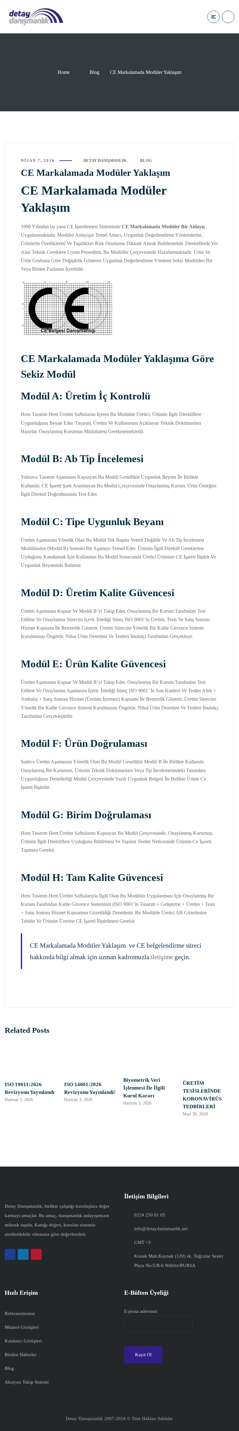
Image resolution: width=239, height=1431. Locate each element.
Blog (94, 72)
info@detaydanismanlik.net (161, 1228)
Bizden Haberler (20, 1354)
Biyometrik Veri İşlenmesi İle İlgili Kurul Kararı (144, 1088)
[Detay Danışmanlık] (36, 16)
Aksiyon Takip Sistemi (27, 1382)
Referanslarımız (20, 1313)
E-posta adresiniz (140, 1311)
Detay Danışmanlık (105, 160)
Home (64, 72)
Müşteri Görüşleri (22, 1327)
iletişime (162, 956)
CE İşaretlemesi (82, 226)
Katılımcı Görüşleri (23, 1340)
